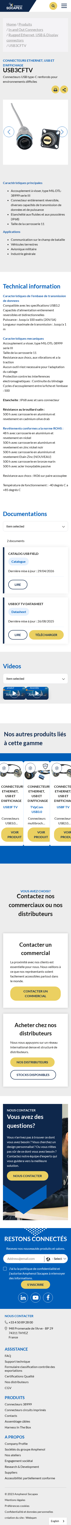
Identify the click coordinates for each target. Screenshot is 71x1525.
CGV (8, 1388)
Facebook (48, 1298)
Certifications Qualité (19, 1376)
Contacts (11, 1415)
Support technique (17, 1361)
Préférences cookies (17, 1505)
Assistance (16, 1349)
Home (11, 24)
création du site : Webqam (21, 1517)
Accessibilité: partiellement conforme (30, 1478)
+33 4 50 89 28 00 (21, 1322)
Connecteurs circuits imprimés (25, 1410)
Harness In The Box (18, 1427)
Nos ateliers (13, 1455)
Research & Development (22, 1466)
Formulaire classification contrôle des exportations (30, 1368)
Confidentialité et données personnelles (29, 1511)
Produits (25, 24)
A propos (14, 1437)
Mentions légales (15, 1500)
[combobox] (58, 1521)
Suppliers (11, 1472)
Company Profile (16, 1443)
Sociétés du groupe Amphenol (25, 1449)
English (55, 1521)
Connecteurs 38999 (18, 1404)
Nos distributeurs (17, 1382)
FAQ (8, 1356)
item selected (15, 526)
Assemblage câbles (17, 1421)
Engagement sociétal (19, 1461)
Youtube (35, 1298)
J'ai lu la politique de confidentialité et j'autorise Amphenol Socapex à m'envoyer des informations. (37, 1273)
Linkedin (23, 1298)
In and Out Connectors (25, 29)
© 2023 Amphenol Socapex (21, 1494)
